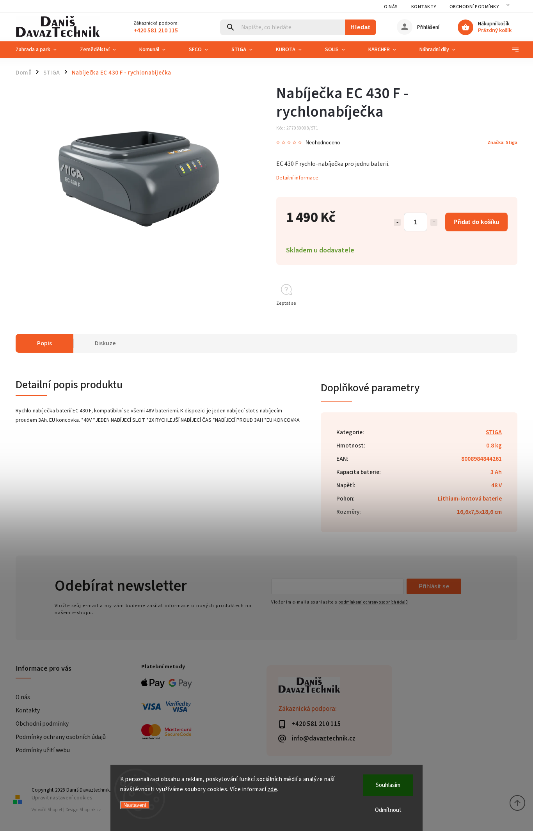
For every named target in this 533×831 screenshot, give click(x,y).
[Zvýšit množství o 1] (433, 222)
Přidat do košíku (476, 221)
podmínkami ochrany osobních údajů (373, 602)
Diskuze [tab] (105, 343)
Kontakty (423, 7)
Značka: (502, 142)
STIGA (494, 432)
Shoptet (55, 809)
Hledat (360, 27)
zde (272, 789)
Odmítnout (388, 810)
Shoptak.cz (90, 809)
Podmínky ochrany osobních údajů (61, 737)
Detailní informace (297, 178)
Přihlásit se (434, 586)
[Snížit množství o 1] (397, 222)
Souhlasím (388, 785)
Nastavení (134, 805)
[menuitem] (42, 49)
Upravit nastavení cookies (62, 798)
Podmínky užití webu (43, 750)
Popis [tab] (44, 343)
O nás (391, 7)
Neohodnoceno (323, 143)
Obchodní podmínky (474, 7)
